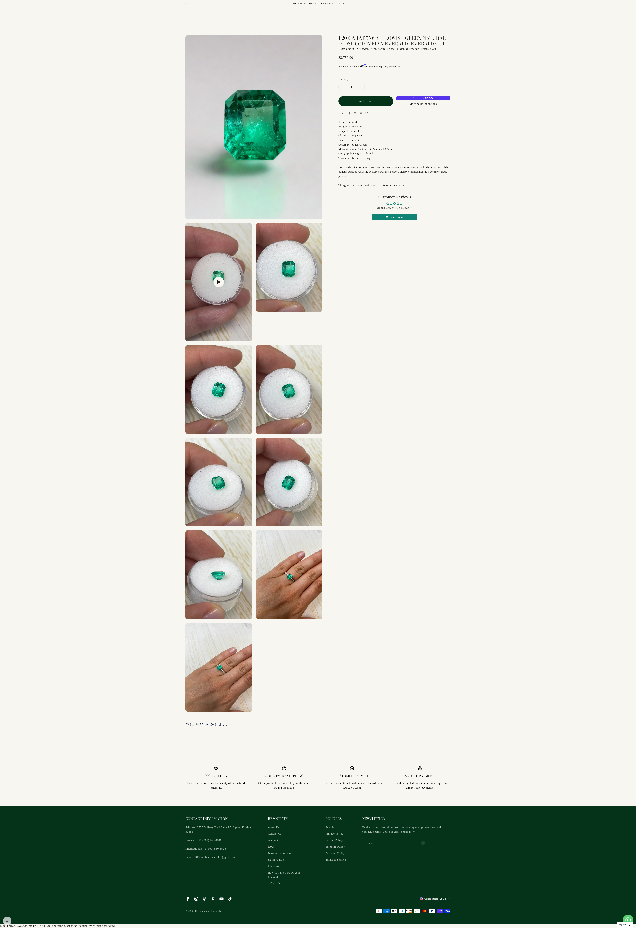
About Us (273, 827)
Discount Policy (335, 853)
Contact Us (274, 833)
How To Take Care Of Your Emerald (284, 875)
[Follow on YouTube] (221, 899)
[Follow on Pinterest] (213, 899)
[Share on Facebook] (349, 113)
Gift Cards (274, 883)
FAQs (271, 846)
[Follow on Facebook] (188, 899)
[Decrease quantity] (343, 87)
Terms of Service (336, 859)
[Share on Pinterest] (361, 113)
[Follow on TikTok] (230, 899)
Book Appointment (279, 853)
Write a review (394, 217)
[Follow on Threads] (204, 899)
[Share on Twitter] (355, 113)
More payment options (423, 103)
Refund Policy (334, 840)
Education (274, 866)
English (622, 924)
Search (330, 827)
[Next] (449, 3)
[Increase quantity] (360, 87)
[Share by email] (366, 113)
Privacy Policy (334, 833)
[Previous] (186, 3)
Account (273, 840)
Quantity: (344, 79)
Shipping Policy (335, 846)
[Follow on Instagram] (196, 899)
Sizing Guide (276, 859)
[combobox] (625, 925)
